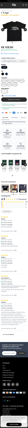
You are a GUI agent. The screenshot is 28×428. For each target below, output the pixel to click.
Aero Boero (17, 167)
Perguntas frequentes (8, 375)
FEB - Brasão (4, 265)
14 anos (15, 84)
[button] (2, 5)
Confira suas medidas (10, 96)
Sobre (4, 368)
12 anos (9, 84)
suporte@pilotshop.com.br (9, 409)
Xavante (4, 167)
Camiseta (21, 61)
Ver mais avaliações (8, 334)
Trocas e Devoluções (8, 377)
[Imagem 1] (12, 42)
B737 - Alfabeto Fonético (7, 310)
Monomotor (24, 167)
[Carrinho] (26, 5)
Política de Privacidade (8, 372)
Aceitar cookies (14, 424)
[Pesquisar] (23, 5)
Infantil (4, 67)
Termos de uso (6, 370)
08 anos (21, 80)
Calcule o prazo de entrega (11, 53)
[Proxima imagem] (25, 29)
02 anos (4, 80)
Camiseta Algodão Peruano (9, 61)
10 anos (3, 84)
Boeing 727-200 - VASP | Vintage (9, 246)
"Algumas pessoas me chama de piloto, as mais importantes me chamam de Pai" (13, 286)
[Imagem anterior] (2, 29)
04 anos (10, 80)
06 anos (16, 80)
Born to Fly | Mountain (6, 227)
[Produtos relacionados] (12, 175)
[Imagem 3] (15, 42)
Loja (4, 365)
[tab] (5, 118)
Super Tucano (11, 167)
